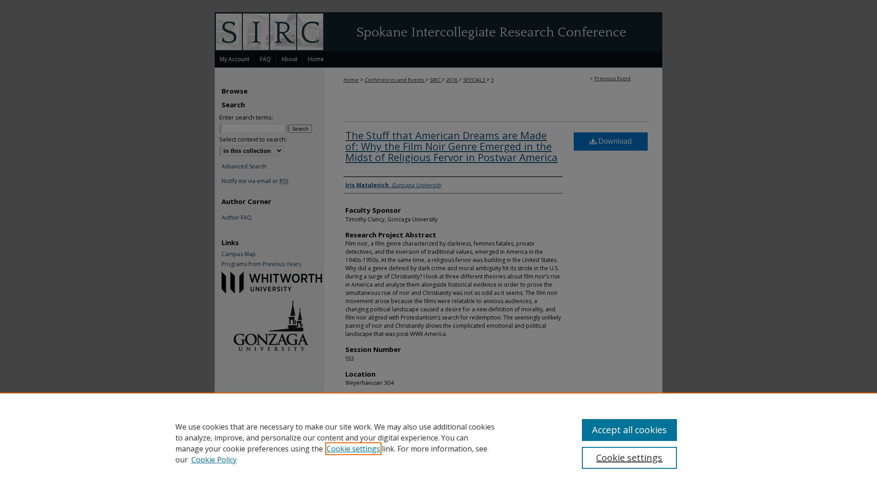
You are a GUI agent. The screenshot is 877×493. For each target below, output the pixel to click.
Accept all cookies (629, 430)
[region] (438, 443)
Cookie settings (353, 449)
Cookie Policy (214, 460)
